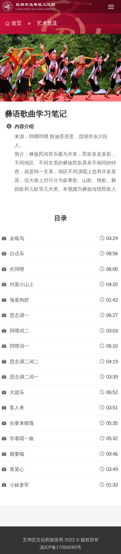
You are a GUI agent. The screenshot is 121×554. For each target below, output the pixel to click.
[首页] (29, 6)
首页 (16, 23)
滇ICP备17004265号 (60, 547)
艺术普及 (47, 23)
